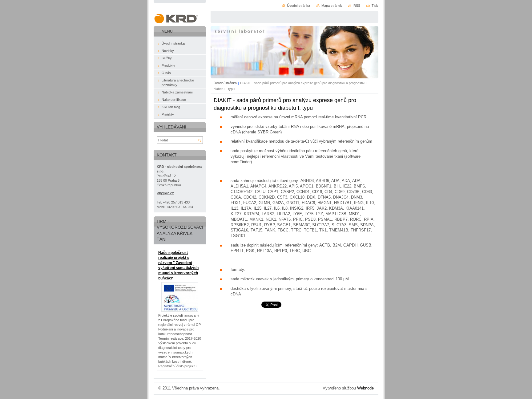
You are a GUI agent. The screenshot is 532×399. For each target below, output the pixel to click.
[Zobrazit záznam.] (179, 310)
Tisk (375, 5)
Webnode (365, 388)
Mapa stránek (331, 5)
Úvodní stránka (225, 83)
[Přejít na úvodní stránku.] (176, 18)
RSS (356, 5)
